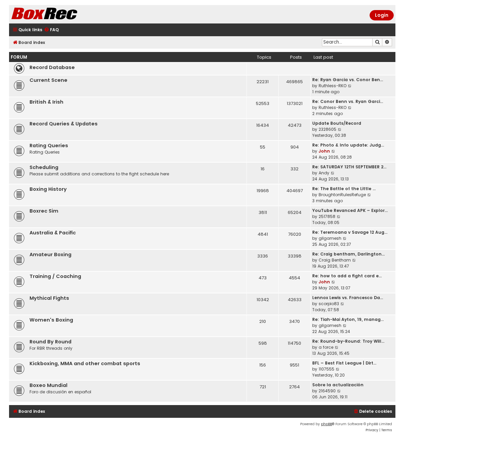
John (324, 151)
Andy (324, 173)
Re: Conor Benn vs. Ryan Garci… (347, 101)
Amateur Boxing (50, 254)
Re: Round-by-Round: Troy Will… (348, 341)
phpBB (326, 424)
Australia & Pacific (53, 232)
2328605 (327, 129)
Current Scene (48, 80)
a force (326, 347)
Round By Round (50, 341)
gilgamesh (330, 238)
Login (381, 15)
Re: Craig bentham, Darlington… (348, 254)
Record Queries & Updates (64, 123)
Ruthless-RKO (332, 86)
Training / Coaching (55, 276)
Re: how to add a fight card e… (347, 276)
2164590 (327, 391)
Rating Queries (49, 145)
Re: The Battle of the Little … (344, 188)
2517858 (327, 216)
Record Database (52, 67)
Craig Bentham (335, 260)
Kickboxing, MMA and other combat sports (85, 363)
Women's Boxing (51, 320)
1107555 (326, 369)
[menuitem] (51, 30)
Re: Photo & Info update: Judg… (348, 145)
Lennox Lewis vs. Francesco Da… (347, 297)
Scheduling (44, 167)
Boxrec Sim (44, 211)
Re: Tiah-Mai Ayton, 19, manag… (348, 319)
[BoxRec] (61, 14)
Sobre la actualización (338, 385)
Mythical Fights (49, 298)
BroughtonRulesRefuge (342, 195)
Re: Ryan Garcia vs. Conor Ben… (347, 79)
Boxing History (48, 189)
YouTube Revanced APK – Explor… (350, 210)
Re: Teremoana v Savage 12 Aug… (349, 232)
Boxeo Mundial (48, 385)
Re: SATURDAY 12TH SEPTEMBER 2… (349, 167)
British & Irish (46, 102)
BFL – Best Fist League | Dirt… (344, 363)
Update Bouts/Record (336, 123)
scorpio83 (329, 303)
